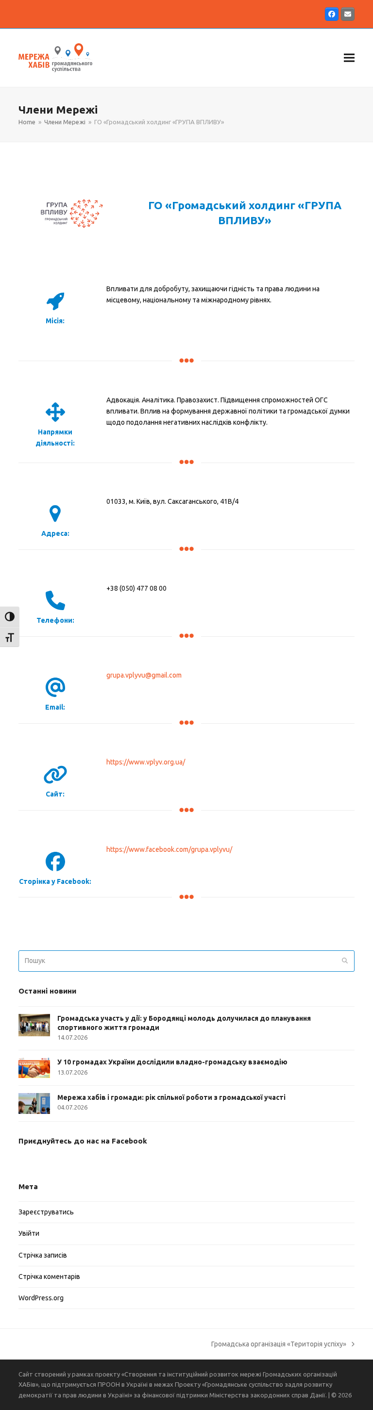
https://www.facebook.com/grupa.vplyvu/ (169, 849)
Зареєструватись (46, 1212)
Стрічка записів (42, 1255)
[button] (349, 57)
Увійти (28, 1233)
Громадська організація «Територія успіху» (278, 1345)
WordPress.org (41, 1298)
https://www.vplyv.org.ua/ (145, 762)
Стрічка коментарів (49, 1276)
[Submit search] (345, 961)
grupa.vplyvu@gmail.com (144, 675)
